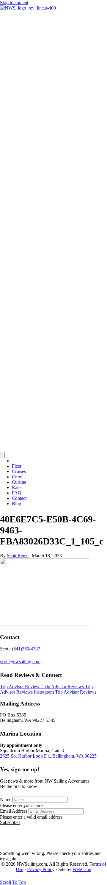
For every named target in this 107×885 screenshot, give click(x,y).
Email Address (13, 811)
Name (5, 799)
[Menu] (2, 455)
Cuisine (19, 482)
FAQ (16, 492)
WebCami (82, 869)
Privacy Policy (40, 869)
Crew (17, 476)
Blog (16, 503)
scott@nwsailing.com (20, 661)
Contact (19, 498)
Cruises (19, 471)
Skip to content (14, 2)
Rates (17, 487)
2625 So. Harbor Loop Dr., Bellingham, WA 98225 (48, 755)
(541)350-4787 (26, 648)
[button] (10, 822)
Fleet (16, 466)
